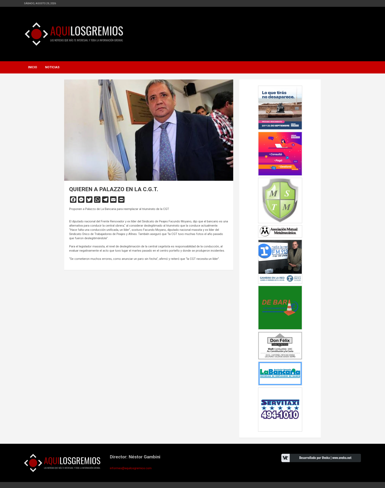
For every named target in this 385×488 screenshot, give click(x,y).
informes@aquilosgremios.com (131, 468)
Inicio (32, 67)
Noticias (52, 67)
